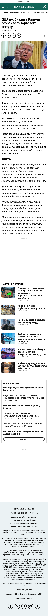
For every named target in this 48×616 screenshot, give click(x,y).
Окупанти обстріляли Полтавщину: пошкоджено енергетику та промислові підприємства (23, 398)
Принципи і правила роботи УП (24, 526)
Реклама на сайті (18, 517)
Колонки (25, 13)
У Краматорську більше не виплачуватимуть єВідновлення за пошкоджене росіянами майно (21, 416)
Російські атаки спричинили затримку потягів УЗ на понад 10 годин (22, 425)
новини (5, 13)
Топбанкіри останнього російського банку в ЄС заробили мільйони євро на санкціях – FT (31, 338)
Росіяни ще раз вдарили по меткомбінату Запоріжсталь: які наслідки (32, 366)
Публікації (14, 13)
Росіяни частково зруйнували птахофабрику (31, 307)
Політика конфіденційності (24, 520)
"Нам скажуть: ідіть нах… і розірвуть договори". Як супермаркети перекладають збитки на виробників (31, 293)
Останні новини (11, 383)
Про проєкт (32, 517)
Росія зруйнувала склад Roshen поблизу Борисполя (23, 389)
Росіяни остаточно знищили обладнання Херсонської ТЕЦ (23, 432)
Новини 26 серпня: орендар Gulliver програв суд (31, 321)
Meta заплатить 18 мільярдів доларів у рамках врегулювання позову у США (32, 352)
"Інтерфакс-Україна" (23, 541)
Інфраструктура (37, 13)
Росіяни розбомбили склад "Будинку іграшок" (21, 407)
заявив (13, 91)
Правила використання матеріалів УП (24, 523)
